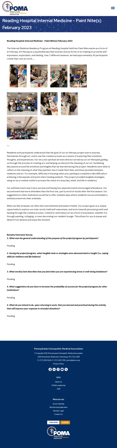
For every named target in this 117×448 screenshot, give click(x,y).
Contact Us (58, 414)
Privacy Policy (58, 364)
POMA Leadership (58, 385)
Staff (58, 389)
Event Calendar (58, 404)
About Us (58, 382)
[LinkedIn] (54, 369)
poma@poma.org (73, 360)
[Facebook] (50, 369)
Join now (53, 422)
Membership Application (58, 407)
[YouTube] (62, 369)
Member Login (58, 411)
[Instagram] (58, 369)
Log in (65, 422)
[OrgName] (15, 8)
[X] (66, 369)
